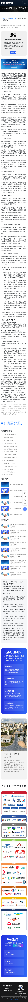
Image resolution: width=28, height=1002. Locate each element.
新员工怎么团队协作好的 (9, 434)
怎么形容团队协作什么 (7, 472)
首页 (2, 18)
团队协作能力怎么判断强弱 (9, 446)
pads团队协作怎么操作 (8, 463)
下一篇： (11, 424)
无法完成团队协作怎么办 (9, 443)
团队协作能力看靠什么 (7, 460)
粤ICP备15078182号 (14, 1000)
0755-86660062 (7, 991)
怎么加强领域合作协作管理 (9, 452)
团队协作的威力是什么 (7, 475)
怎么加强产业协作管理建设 (9, 449)
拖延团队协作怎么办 (7, 440)
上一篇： (10, 422)
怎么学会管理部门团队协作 (9, 457)
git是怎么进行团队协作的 (9, 454)
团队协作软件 (13, 18)
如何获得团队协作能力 (8, 437)
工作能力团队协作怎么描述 (9, 466)
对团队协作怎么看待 (7, 469)
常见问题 (6, 18)
